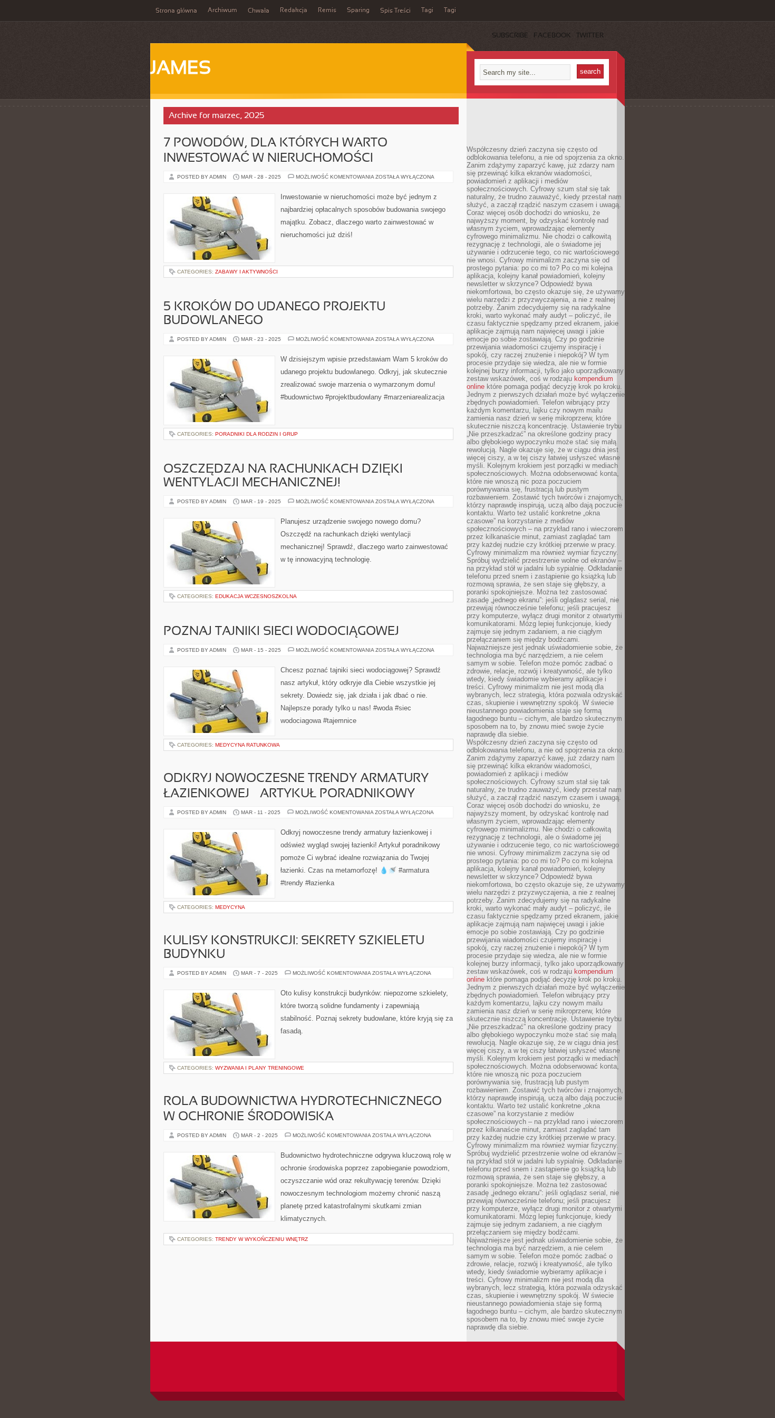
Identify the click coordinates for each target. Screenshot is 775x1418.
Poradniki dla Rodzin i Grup (256, 434)
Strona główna (176, 11)
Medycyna (230, 907)
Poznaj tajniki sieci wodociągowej (281, 632)
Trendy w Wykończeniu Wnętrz (261, 1239)
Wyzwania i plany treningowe (259, 1068)
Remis (327, 10)
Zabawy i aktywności (246, 272)
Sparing (358, 10)
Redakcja (293, 10)
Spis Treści (395, 11)
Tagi (427, 10)
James (180, 69)
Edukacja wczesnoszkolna (256, 596)
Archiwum (222, 10)
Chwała (258, 11)
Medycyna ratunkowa (247, 745)
